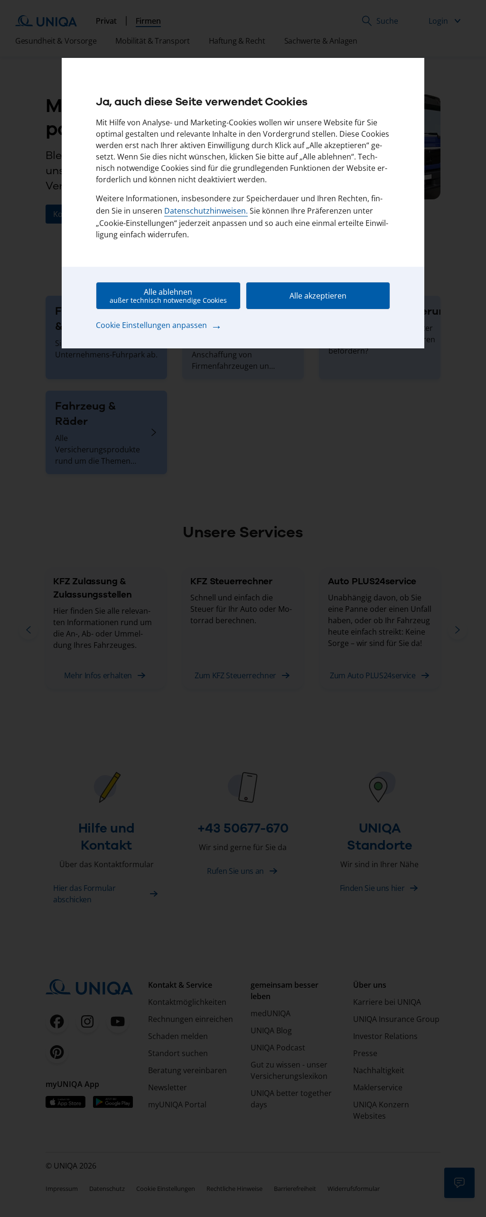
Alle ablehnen (168, 296)
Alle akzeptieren (318, 295)
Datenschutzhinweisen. (206, 211)
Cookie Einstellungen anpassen (159, 324)
